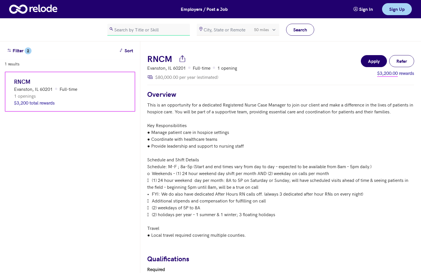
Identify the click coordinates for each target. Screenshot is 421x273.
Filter (20, 50)
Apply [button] (374, 61)
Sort (127, 50)
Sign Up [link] (397, 9)
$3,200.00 (387, 73)
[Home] (33, 9)
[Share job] (182, 58)
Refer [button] (401, 61)
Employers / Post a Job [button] (204, 9)
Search (300, 30)
